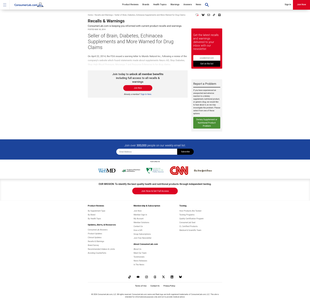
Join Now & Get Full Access (155, 191)
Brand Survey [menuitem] (93, 245)
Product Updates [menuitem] (95, 233)
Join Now (301, 4)
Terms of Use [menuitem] (141, 286)
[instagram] (146, 276)
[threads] (155, 276)
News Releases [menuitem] (140, 261)
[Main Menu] (5, 5)
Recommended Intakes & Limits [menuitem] (101, 249)
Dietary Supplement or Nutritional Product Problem (206, 122)
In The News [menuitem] (139, 264)
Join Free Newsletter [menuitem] (142, 238)
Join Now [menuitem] (138, 211)
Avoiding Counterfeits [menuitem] (97, 253)
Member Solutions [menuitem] (141, 222)
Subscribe (185, 151)
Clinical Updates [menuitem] (94, 237)
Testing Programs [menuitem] (186, 215)
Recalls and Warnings (104, 15)
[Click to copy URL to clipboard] (214, 15)
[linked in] (172, 276)
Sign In (288, 4)
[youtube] (138, 276)
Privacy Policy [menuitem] (169, 286)
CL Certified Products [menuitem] (188, 226)
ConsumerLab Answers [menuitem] (98, 230)
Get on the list (206, 63)
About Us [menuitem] (137, 249)
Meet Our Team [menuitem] (140, 253)
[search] (207, 5)
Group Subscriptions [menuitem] (142, 234)
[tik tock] (129, 276)
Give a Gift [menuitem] (138, 230)
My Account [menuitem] (138, 218)
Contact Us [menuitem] (138, 226)
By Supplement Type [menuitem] (96, 211)
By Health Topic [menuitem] (94, 218)
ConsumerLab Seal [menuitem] (187, 222)
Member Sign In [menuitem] (140, 215)
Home (90, 15)
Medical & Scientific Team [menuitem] (190, 230)
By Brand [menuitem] (91, 215)
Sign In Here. (146, 94)
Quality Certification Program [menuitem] (191, 218)
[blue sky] (180, 276)
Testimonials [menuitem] (139, 257)
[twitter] (163, 276)
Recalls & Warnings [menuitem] (96, 241)
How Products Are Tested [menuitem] (190, 211)
